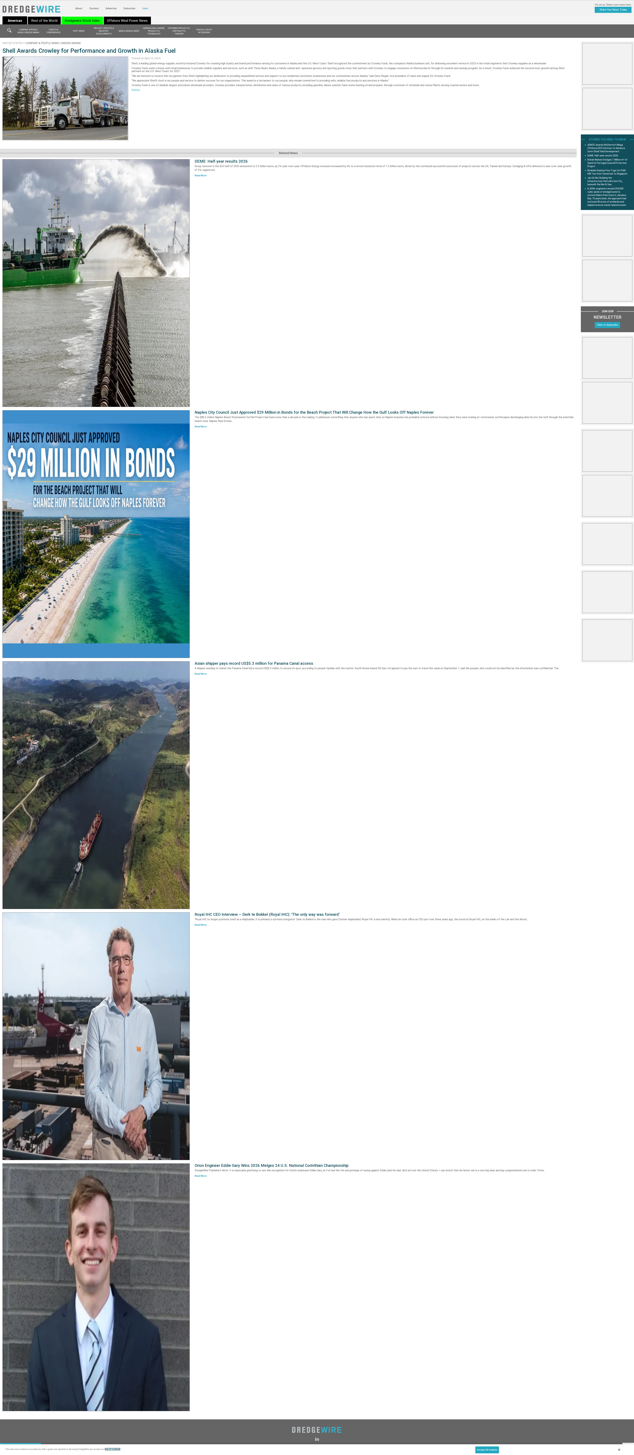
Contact (94, 8)
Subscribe (129, 8)
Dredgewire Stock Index (82, 21)
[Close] (619, 1449)
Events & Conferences (53, 31)
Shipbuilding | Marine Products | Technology (154, 31)
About (78, 8)
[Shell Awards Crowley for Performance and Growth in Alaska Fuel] (65, 98)
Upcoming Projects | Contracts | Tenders (179, 31)
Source (136, 90)
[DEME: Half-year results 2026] (96, 283)
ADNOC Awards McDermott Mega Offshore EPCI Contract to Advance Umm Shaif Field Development (606, 148)
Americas (15, 21)
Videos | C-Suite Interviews (204, 31)
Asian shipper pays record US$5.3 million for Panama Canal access (254, 663)
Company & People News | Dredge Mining (28, 31)
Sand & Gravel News (129, 31)
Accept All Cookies (487, 1450)
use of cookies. (112, 1449)
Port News (78, 31)
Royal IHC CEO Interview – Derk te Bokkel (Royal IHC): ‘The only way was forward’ (267, 914)
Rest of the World (44, 21)
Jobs (145, 8)
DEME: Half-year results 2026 (221, 161)
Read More (201, 175)
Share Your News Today (613, 9)
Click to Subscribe (607, 324)
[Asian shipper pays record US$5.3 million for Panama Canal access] (96, 785)
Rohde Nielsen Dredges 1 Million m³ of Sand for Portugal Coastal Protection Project (607, 163)
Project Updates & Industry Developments (104, 31)
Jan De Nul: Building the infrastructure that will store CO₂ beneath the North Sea (604, 181)
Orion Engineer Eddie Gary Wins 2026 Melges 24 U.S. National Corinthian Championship (272, 1165)
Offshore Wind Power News (127, 21)
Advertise (111, 8)
